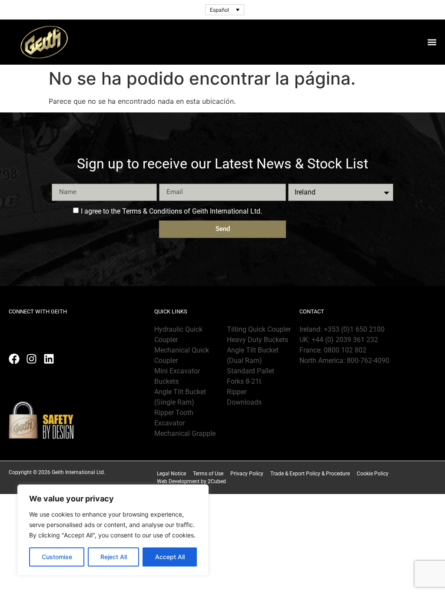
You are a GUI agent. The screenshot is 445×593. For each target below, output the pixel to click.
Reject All (113, 556)
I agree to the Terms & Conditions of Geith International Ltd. (171, 211)
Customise (57, 556)
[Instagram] (31, 358)
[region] (113, 530)
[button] (432, 42)
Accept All (170, 556)
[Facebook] (14, 358)
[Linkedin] (48, 358)
